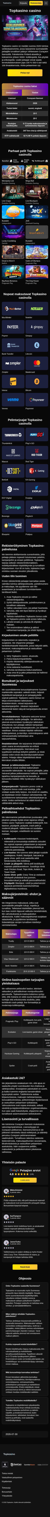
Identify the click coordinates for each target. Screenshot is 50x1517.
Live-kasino (16, 161)
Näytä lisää (25, 1267)
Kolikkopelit (39, 161)
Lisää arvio (25, 1180)
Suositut (5, 161)
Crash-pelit (26, 161)
